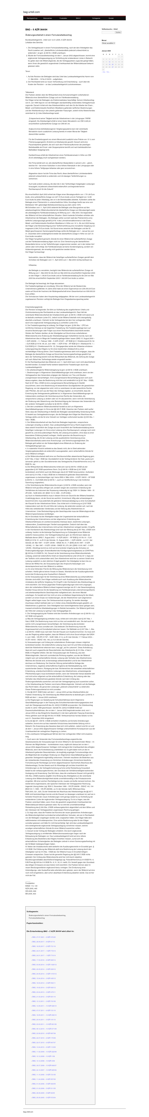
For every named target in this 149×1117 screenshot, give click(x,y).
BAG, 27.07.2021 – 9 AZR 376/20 (44, 937)
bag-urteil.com (31, 12)
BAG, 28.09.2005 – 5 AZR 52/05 (43, 1093)
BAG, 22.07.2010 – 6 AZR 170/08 (44, 1038)
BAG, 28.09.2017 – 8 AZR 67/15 (43, 942)
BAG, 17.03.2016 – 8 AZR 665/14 (44, 960)
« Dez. (104, 72)
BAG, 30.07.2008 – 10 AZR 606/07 (44, 1065)
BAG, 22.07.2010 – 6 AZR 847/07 (44, 1042)
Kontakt (111, 18)
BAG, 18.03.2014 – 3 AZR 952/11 (44, 983)
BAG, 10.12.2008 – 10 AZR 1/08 (43, 1056)
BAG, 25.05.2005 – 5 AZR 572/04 (44, 1097)
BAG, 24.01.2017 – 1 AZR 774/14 (44, 955)
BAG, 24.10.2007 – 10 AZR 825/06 (44, 1070)
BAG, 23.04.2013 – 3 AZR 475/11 (44, 992)
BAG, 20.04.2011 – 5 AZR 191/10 (44, 1019)
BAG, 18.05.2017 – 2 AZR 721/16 (44, 946)
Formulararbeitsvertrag (37, 918)
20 (112, 64)
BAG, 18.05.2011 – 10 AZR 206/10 (44, 1015)
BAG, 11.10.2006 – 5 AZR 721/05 (44, 1074)
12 (109, 62)
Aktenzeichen (47, 18)
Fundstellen (63, 18)
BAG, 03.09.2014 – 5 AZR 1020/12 (44, 964)
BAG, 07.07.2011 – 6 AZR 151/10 (44, 1010)
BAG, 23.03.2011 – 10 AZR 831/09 (44, 1024)
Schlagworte (96, 18)
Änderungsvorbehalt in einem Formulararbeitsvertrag (47, 915)
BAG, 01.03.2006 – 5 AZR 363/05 (44, 1084)
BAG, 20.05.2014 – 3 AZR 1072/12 (44, 974)
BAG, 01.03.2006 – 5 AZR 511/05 (44, 1088)
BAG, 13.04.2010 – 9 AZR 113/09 (44, 1047)
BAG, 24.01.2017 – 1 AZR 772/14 (44, 951)
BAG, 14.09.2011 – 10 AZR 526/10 (44, 1006)
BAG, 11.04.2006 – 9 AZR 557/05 (44, 1079)
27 (112, 67)
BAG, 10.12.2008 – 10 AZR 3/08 (43, 1061)
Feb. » (108, 72)
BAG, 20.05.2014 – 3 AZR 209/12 (44, 969)
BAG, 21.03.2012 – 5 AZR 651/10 (44, 997)
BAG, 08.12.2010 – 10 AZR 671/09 (44, 1029)
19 (109, 64)
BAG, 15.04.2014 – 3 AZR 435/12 (44, 978)
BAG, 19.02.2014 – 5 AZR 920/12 (44, 987)
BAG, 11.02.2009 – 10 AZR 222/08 (44, 1052)
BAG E (78, 18)
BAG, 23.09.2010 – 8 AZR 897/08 (44, 1033)
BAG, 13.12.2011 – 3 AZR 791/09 (44, 1001)
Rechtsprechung (32, 18)
